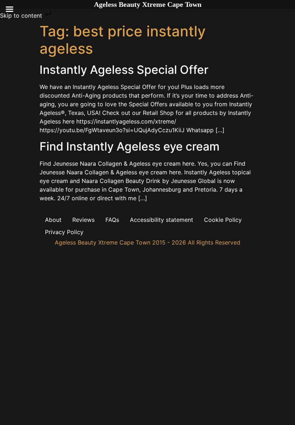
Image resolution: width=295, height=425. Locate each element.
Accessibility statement (161, 219)
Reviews (83, 219)
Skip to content (22, 15)
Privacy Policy (64, 232)
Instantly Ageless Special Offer (124, 70)
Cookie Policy (223, 219)
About (53, 219)
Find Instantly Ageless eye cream (129, 146)
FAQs (112, 219)
